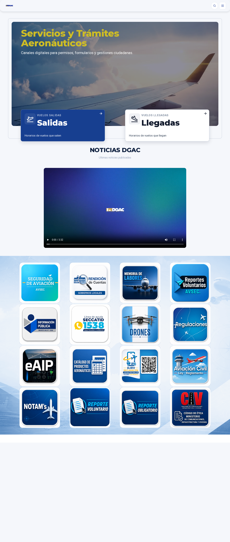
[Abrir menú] (222, 5)
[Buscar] (214, 5)
